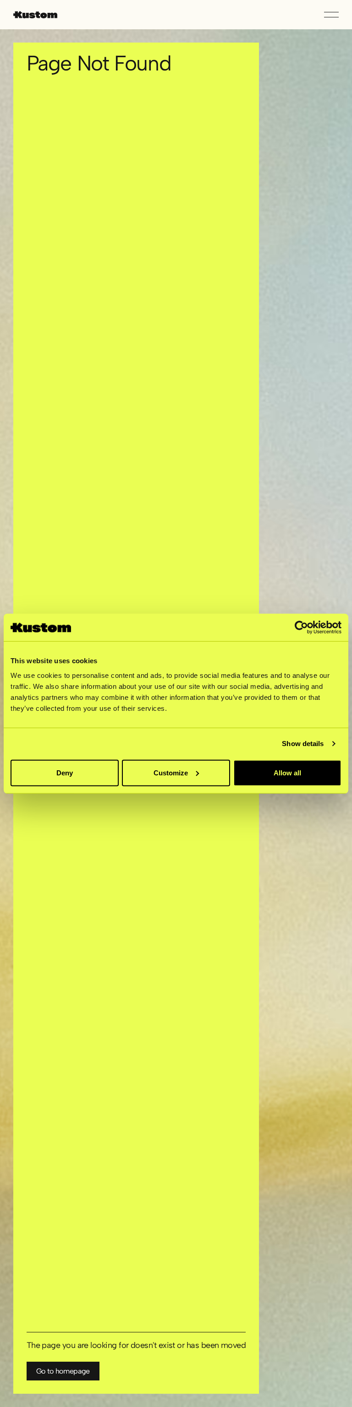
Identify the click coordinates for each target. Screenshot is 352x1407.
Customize (171, 772)
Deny (64, 772)
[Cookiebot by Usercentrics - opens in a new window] (301, 627)
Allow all (287, 772)
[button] (331, 14)
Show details (303, 743)
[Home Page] (35, 14)
